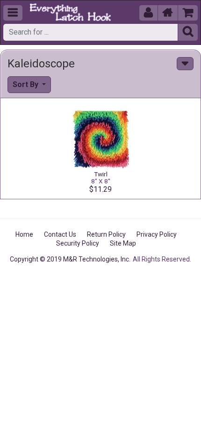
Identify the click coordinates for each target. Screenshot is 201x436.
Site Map (123, 243)
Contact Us (60, 234)
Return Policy (106, 234)
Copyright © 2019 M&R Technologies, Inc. (70, 259)
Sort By (26, 84)
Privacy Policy (156, 234)
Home (24, 234)
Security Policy (77, 243)
